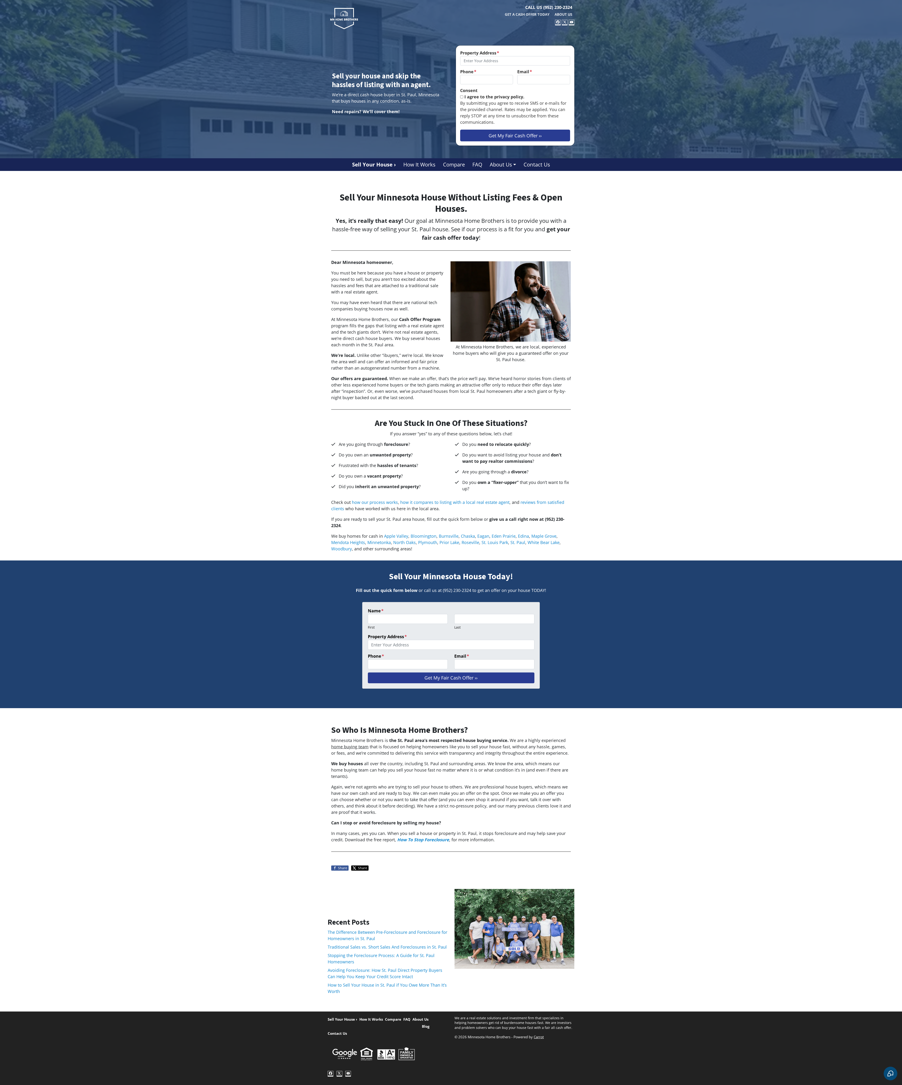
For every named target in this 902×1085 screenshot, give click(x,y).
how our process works (375, 502)
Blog (425, 1026)
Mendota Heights (348, 542)
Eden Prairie (504, 536)
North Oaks (404, 542)
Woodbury (341, 549)
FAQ (477, 164)
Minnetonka (379, 542)
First (371, 627)
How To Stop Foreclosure (423, 839)
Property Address (479, 53)
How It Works (419, 164)
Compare (454, 164)
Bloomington (423, 536)
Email (524, 71)
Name (376, 611)
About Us (563, 14)
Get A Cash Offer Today (527, 14)
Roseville (470, 542)
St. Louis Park (495, 542)
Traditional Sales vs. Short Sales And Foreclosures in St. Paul (387, 947)
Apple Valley (396, 536)
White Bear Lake (544, 542)
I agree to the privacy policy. (494, 97)
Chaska (468, 536)
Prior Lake (449, 542)
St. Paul (517, 542)
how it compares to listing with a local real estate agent (454, 502)
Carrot (539, 1037)
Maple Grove (543, 536)
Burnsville (449, 536)
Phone (468, 71)
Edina (523, 536)
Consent (469, 90)
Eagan (483, 536)
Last (457, 627)
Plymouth (427, 542)
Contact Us (537, 164)
